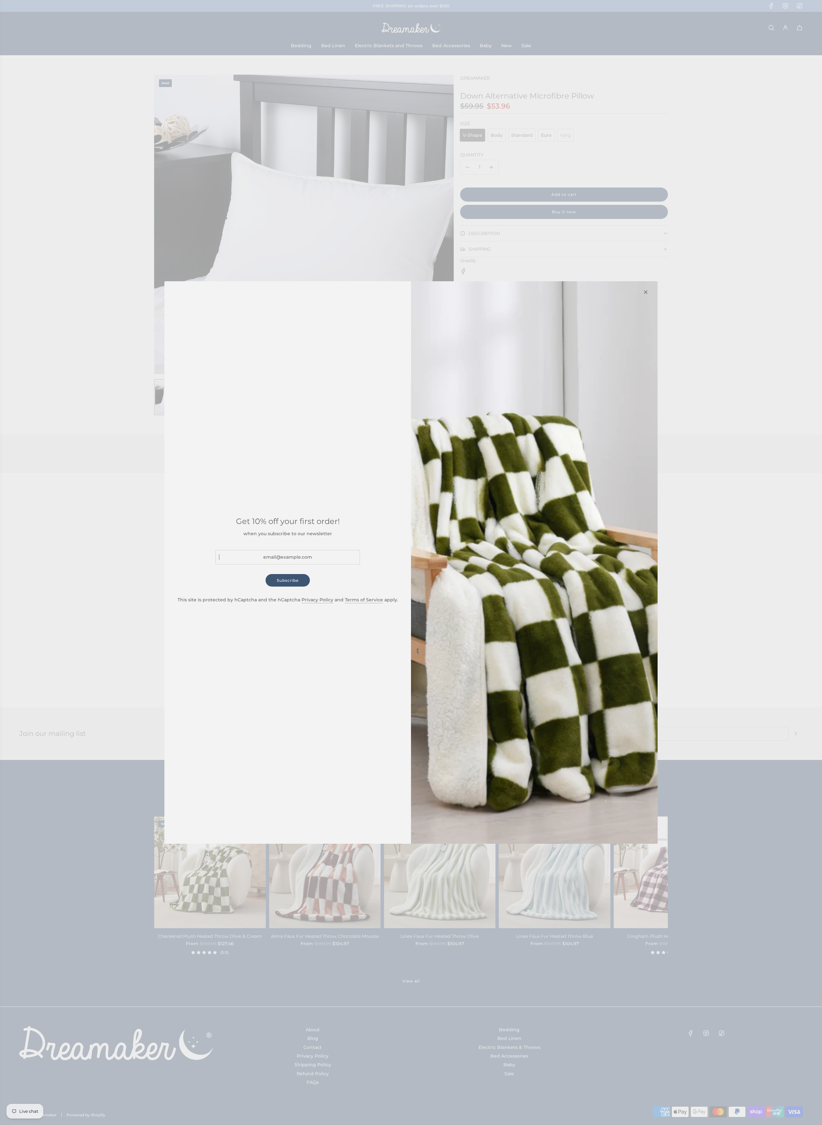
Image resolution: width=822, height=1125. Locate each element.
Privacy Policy (317, 600)
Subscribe (288, 580)
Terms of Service (364, 600)
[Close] (646, 292)
